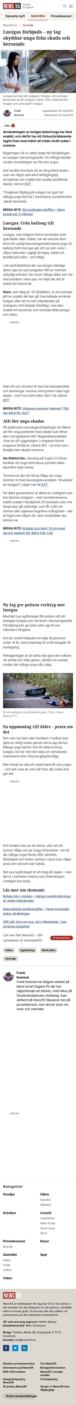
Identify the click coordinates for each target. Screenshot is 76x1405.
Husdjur (9, 1194)
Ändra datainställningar (21, 1396)
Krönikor (9, 1213)
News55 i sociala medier (51, 1373)
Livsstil (45, 1213)
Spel (43, 1255)
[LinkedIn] (24, 1348)
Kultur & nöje (47, 1223)
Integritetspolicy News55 (14, 1381)
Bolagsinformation (52, 1367)
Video (7, 1278)
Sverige (10, 958)
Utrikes (7, 1270)
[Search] (65, 6)
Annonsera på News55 (18, 1367)
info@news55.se (25, 1340)
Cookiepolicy (49, 1379)
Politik (6, 1265)
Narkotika (48, 950)
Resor (44, 1241)
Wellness (45, 1204)
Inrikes (7, 1260)
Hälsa (9, 950)
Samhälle (38, 16)
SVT (28, 184)
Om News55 (48, 1363)
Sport (43, 1233)
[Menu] (71, 6)
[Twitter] (15, 1348)
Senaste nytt (15, 16)
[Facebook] (6, 1348)
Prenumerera (61, 937)
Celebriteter (47, 1218)
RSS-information (14, 1371)
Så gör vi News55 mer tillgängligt (55, 1388)
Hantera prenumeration (19, 1363)
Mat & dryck (47, 1228)
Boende (8, 1246)
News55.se (10, 25)
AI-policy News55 (15, 1386)
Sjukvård (45, 1199)
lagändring (27, 950)
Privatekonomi (62, 16)
